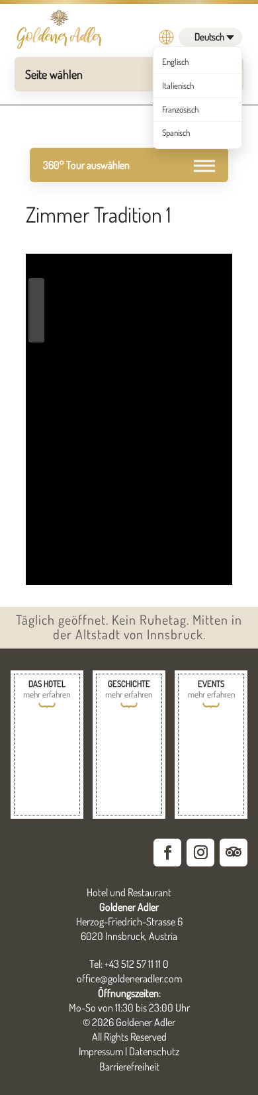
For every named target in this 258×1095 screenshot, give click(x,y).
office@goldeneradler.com (129, 978)
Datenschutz (154, 1051)
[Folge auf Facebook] (167, 852)
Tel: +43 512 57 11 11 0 (129, 963)
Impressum (101, 1051)
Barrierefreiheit (129, 1066)
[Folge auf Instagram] (200, 852)
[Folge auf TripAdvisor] (233, 852)
